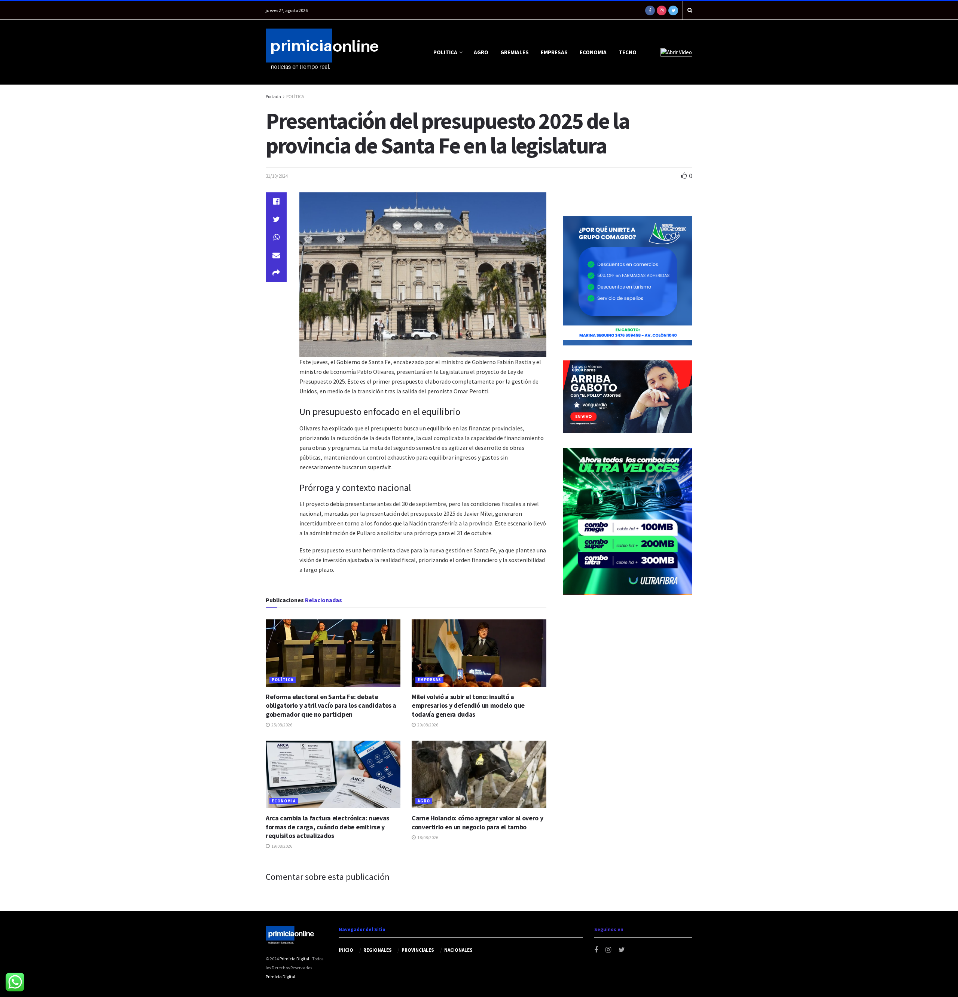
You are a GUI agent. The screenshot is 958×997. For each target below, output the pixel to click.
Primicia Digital (294, 958)
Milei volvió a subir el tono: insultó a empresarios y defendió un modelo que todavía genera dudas (468, 705)
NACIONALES (458, 950)
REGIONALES (377, 950)
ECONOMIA (593, 52)
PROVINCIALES (418, 950)
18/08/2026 (427, 837)
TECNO (628, 52)
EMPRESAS (554, 52)
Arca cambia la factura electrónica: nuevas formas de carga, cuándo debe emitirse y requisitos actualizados (327, 827)
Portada (273, 96)
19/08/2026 (281, 846)
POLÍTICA (295, 96)
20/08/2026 (427, 725)
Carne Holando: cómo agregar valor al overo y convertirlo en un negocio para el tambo (477, 822)
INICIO (346, 950)
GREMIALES (514, 52)
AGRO (481, 52)
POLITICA (445, 52)
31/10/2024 (276, 176)
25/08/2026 (281, 725)
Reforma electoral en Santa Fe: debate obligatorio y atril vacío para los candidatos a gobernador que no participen (331, 705)
